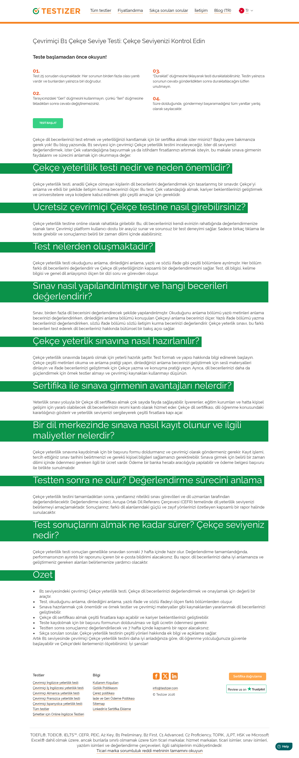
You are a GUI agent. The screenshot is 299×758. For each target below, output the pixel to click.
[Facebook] (156, 676)
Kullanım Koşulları (105, 682)
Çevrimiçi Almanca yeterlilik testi (56, 693)
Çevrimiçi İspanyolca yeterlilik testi (57, 703)
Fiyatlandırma (130, 10)
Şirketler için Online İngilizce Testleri (58, 714)
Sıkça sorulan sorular (169, 10)
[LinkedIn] (174, 676)
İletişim (201, 10)
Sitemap (99, 703)
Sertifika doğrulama (247, 676)
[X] (165, 676)
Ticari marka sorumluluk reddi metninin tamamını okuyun (150, 750)
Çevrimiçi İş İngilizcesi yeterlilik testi (58, 688)
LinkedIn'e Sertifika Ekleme (112, 709)
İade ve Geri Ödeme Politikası (114, 698)
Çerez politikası (103, 693)
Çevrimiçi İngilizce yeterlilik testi (55, 682)
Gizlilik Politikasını (105, 688)
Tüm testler (100, 10)
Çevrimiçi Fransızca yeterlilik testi (56, 698)
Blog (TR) (222, 10)
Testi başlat (47, 123)
